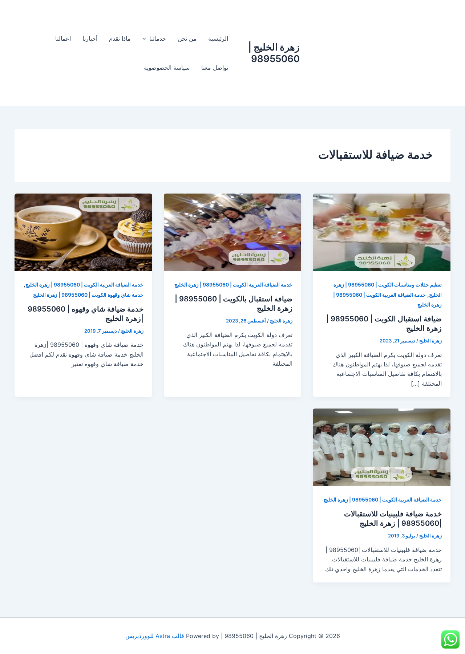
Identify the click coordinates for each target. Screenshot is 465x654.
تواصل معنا (214, 67)
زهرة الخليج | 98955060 (274, 52)
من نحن (187, 38)
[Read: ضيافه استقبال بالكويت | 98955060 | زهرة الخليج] (233, 231)
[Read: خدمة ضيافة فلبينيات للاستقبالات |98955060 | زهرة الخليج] (381, 446)
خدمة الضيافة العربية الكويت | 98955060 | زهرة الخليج (233, 284)
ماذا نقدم (120, 38)
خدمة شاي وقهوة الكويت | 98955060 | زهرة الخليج (88, 295)
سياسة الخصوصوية (167, 67)
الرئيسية (218, 38)
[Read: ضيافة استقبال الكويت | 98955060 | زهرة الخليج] (381, 231)
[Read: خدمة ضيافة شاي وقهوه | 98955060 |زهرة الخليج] (83, 231)
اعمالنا (63, 38)
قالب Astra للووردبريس (154, 635)
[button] (146, 38)
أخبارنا (89, 38)
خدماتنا (157, 38)
